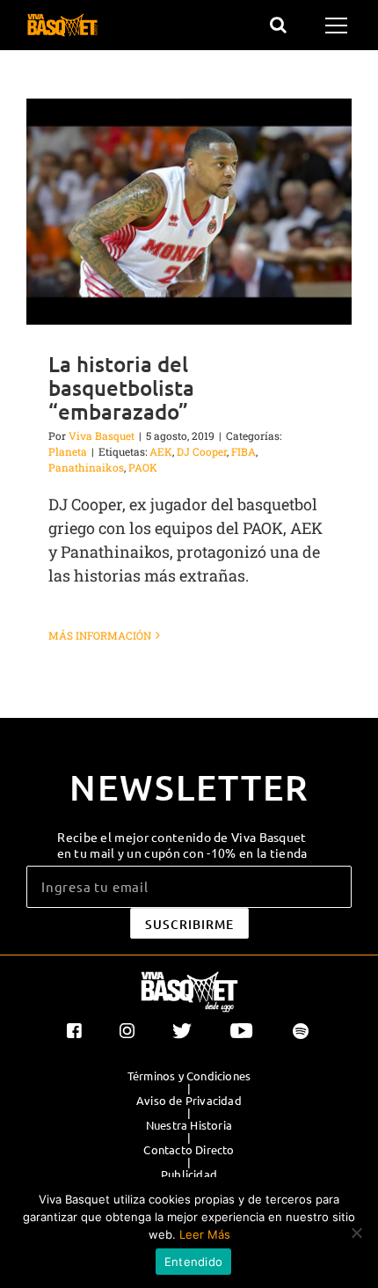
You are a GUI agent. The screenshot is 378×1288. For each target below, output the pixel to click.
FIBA (243, 451)
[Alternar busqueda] (278, 24)
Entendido (193, 1262)
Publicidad (189, 1174)
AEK (160, 451)
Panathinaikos (86, 467)
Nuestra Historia (189, 1125)
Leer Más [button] (204, 1234)
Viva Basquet (101, 435)
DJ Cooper (202, 451)
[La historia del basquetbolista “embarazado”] (189, 212)
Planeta (67, 451)
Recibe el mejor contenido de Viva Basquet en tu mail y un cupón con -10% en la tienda (182, 844)
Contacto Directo (188, 1150)
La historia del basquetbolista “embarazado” (121, 387)
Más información (99, 635)
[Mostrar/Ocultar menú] (339, 25)
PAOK (142, 467)
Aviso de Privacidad (189, 1100)
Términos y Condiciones (189, 1076)
